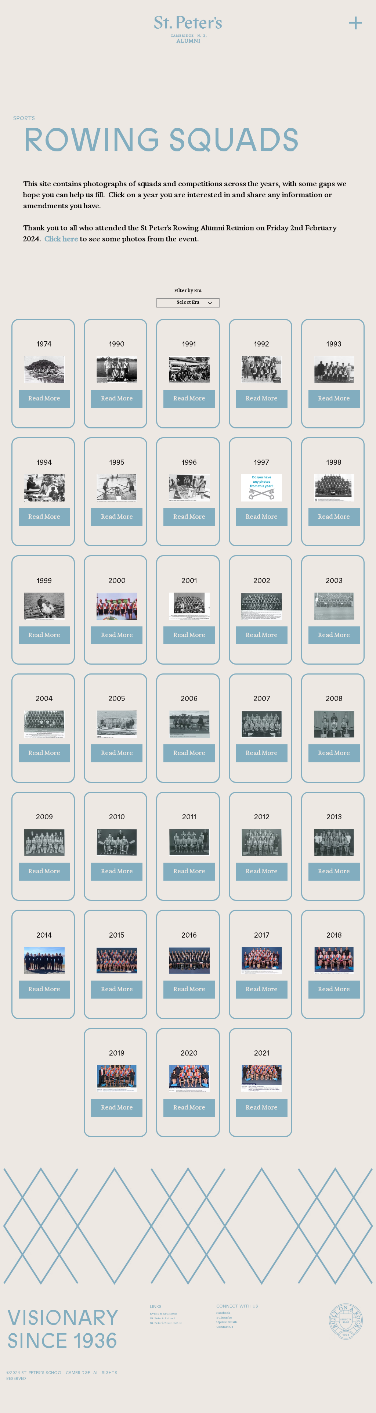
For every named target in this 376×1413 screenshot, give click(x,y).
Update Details (227, 1322)
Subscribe (224, 1317)
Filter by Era (188, 290)
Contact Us (224, 1326)
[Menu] (355, 23)
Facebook (223, 1313)
